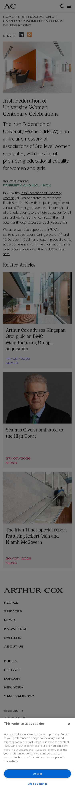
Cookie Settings (37, 783)
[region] (37, 754)
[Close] (69, 723)
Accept (37, 773)
